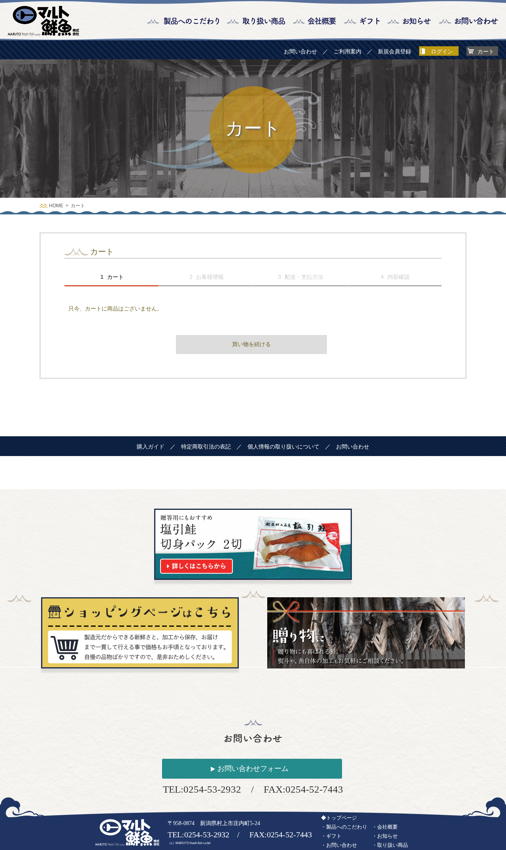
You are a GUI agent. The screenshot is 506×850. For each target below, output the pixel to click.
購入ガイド (150, 446)
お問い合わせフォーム (253, 768)
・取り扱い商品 (390, 845)
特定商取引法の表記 (206, 446)
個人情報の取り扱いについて (283, 446)
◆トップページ (339, 818)
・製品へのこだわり (344, 827)
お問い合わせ (300, 51)
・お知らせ (385, 836)
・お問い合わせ (339, 845)
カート (486, 51)
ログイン (442, 51)
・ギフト (331, 836)
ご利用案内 (347, 51)
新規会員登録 (394, 51)
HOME (56, 205)
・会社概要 (385, 827)
